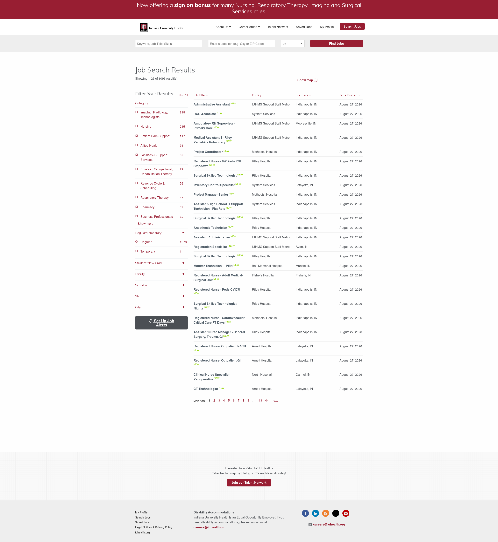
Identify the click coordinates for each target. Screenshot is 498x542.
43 (260, 400)
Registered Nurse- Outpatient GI (217, 360)
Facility (140, 274)
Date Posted (349, 95)
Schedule (141, 285)
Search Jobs (352, 26)
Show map (305, 80)
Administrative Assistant (212, 104)
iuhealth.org (142, 532)
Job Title (200, 95)
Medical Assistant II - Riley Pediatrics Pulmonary (213, 139)
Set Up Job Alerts (163, 323)
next (275, 400)
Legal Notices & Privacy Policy (153, 527)
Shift (138, 296)
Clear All (183, 94)
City (138, 307)
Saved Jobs (304, 26)
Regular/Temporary (148, 233)
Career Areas (248, 26)
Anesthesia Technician (210, 227)
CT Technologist (206, 388)
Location (302, 95)
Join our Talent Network (249, 482)
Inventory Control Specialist (214, 185)
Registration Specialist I (211, 246)
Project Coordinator (208, 151)
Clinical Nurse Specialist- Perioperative (212, 376)
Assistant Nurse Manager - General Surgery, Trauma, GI (219, 334)
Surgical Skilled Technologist (215, 175)
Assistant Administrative (212, 237)
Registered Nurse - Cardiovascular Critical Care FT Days (219, 320)
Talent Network (277, 26)
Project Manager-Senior (211, 194)
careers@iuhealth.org (209, 527)
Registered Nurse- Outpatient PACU (220, 346)
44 (267, 400)
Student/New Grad (148, 263)
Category (141, 103)
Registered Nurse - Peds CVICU (217, 289)
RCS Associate (205, 114)
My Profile (327, 26)
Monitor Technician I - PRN (213, 265)
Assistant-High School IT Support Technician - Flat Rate (218, 206)
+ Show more (144, 223)
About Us (222, 26)
